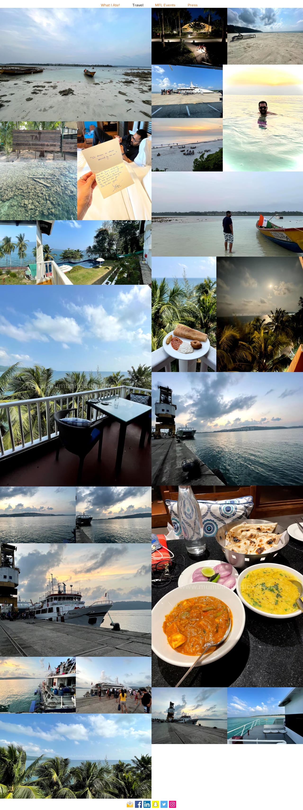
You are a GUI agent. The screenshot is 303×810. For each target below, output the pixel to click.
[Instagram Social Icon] (172, 804)
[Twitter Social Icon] (164, 804)
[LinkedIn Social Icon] (147, 804)
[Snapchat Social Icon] (155, 804)
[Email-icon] (130, 804)
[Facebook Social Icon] (138, 804)
